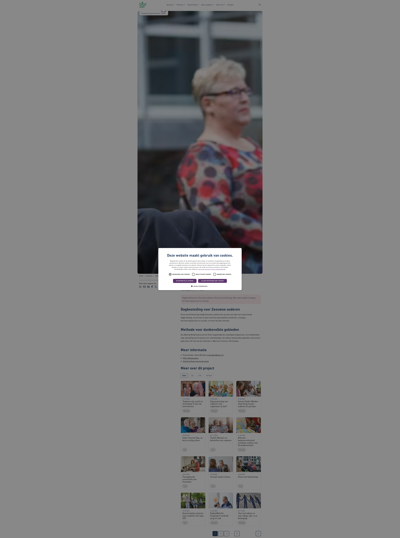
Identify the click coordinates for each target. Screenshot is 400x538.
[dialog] (200, 269)
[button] (200, 286)
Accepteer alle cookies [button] (184, 281)
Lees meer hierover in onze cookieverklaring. (212, 269)
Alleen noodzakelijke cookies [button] (212, 281)
